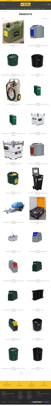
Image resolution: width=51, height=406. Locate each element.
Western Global (37, 132)
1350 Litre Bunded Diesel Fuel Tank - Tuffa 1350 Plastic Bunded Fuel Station (13, 280)
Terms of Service (29, 397)
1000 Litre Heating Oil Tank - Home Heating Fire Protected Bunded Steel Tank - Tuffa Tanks (13, 134)
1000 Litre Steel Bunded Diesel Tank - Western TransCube (13, 163)
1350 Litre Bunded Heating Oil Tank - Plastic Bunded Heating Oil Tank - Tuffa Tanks (37, 280)
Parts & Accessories (37, 8)
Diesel (12, 8)
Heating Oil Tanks (20, 396)
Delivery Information (30, 396)
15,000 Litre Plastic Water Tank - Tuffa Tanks (38, 368)
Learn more (32, 0)
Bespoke (32, 8)
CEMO (13, 44)
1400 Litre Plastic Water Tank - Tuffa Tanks (38, 339)
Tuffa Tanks (38, 44)
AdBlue (18, 8)
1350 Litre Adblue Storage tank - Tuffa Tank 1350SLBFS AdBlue (37, 251)
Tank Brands (42, 8)
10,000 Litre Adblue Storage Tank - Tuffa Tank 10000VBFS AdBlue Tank (38, 45)
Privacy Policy (29, 393)
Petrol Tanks (20, 398)
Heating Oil (8, 8)
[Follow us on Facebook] (38, 396)
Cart (48, 4)
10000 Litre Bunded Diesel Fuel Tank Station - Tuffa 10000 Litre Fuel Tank (38, 163)
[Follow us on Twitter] (40, 396)
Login (45, 4)
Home (2, 11)
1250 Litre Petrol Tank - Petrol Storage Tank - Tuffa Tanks (13, 251)
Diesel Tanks (20, 393)
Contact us (28, 398)
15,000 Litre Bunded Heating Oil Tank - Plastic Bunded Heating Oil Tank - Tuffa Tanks (13, 368)
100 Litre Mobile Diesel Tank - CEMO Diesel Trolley (13, 104)
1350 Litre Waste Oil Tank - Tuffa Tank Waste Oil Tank (13, 339)
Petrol (15, 8)
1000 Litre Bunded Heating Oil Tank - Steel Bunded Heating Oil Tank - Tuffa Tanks (37, 104)
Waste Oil (24, 8)
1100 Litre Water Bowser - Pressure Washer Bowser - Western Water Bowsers (13, 222)
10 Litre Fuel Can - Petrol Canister (13, 45)
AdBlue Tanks (20, 397)
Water (21, 8)
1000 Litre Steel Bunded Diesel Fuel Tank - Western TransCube (37, 133)
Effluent (28, 8)
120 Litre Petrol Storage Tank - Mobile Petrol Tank (38, 222)
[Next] (30, 373)
